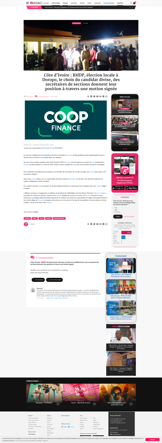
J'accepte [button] (152, 439)
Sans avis (117, 212)
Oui (116, 207)
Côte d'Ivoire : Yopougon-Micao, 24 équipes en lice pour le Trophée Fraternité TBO (70, 7)
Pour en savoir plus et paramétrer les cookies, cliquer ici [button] (31, 440)
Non (116, 210)
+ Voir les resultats (128, 216)
